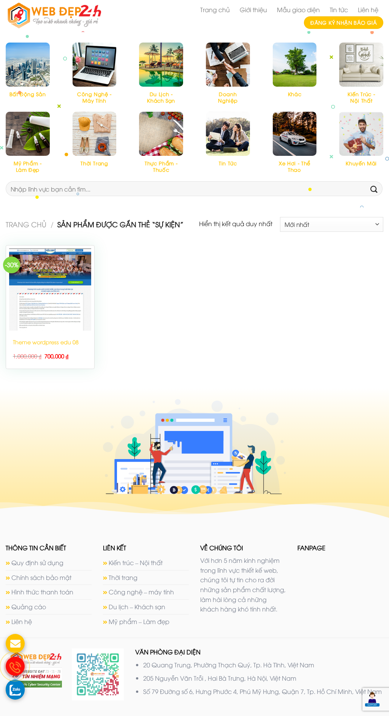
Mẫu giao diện (298, 9)
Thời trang (123, 577)
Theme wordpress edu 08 (46, 342)
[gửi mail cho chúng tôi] (15, 643)
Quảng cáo (28, 606)
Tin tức (339, 9)
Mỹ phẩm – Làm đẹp (139, 621)
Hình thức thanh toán (42, 592)
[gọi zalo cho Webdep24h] (15, 689)
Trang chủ (215, 9)
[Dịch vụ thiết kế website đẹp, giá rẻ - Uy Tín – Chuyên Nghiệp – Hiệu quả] (64, 15)
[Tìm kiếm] (374, 188)
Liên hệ (368, 9)
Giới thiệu (253, 9)
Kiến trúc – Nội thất (136, 562)
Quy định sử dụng (37, 562)
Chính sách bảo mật (41, 577)
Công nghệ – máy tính (141, 592)
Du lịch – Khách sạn (137, 606)
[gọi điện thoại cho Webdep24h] (15, 666)
